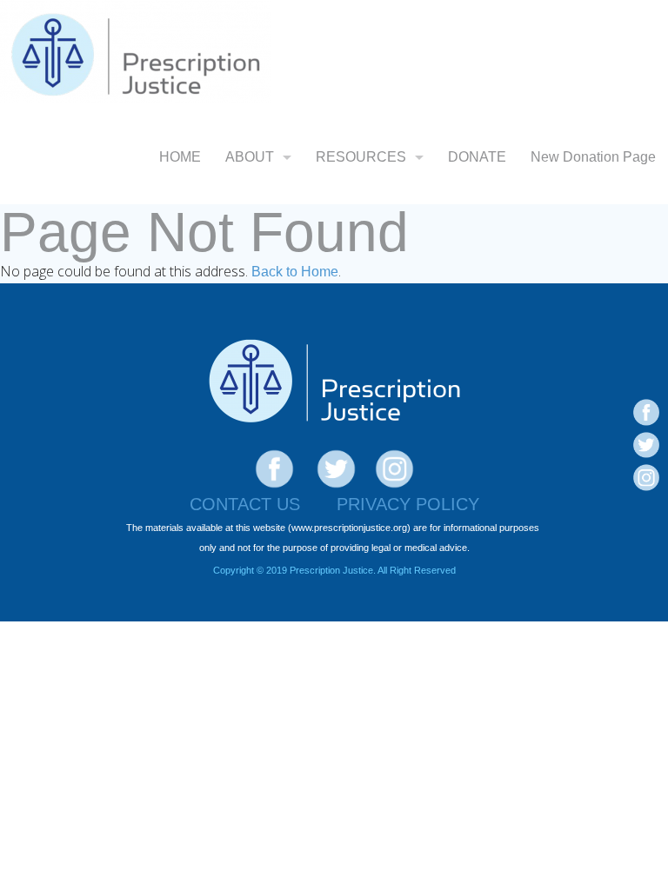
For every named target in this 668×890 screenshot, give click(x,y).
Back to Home (294, 271)
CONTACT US (245, 504)
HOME (180, 156)
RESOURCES (361, 156)
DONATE (477, 156)
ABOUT (249, 156)
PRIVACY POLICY (408, 504)
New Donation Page (593, 156)
